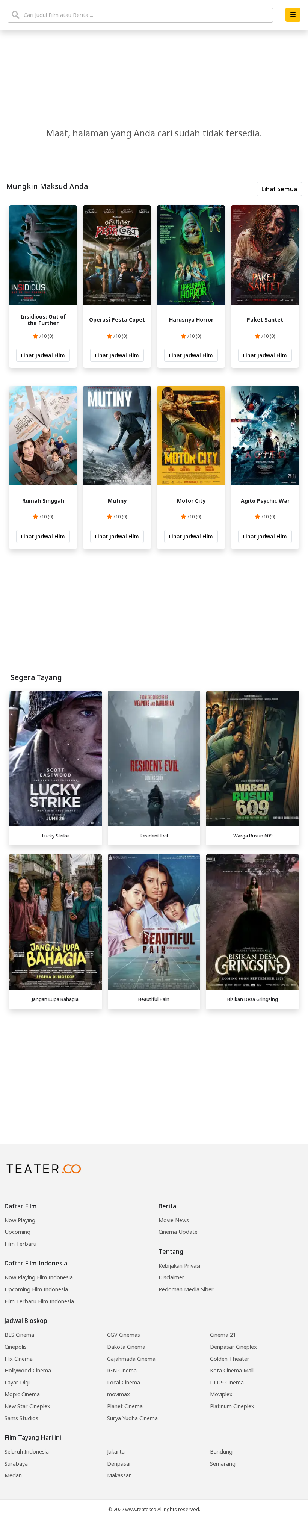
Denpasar (119, 1463)
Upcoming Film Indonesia (36, 1289)
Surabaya (16, 1463)
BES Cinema (19, 1334)
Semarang (223, 1463)
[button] (292, 15)
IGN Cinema (122, 1370)
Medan (13, 1475)
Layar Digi (17, 1382)
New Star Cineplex (27, 1406)
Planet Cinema (125, 1406)
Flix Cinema (19, 1358)
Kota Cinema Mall (232, 1370)
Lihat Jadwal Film (43, 355)
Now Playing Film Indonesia (39, 1277)
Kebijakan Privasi (179, 1265)
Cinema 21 (223, 1334)
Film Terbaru (20, 1243)
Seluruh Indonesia (27, 1451)
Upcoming (17, 1231)
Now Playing (20, 1220)
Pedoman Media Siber (186, 1289)
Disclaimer (171, 1277)
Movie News (174, 1220)
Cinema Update (178, 1231)
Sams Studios (21, 1418)
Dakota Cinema (126, 1346)
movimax (118, 1394)
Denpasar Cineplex (233, 1346)
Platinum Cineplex (232, 1406)
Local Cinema (123, 1382)
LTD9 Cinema (227, 1382)
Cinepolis (16, 1346)
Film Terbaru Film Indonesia (39, 1301)
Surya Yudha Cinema (132, 1418)
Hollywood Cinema (28, 1370)
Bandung (221, 1451)
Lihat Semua (279, 189)
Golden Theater (229, 1358)
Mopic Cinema (22, 1394)
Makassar (119, 1475)
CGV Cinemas (123, 1334)
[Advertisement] (154, 1065)
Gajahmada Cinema (131, 1358)
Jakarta (116, 1451)
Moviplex (221, 1394)
